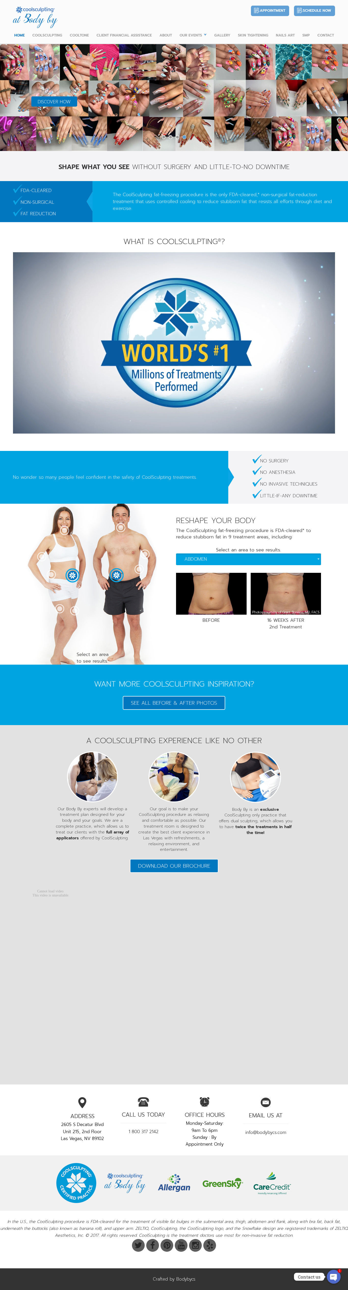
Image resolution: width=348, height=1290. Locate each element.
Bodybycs (185, 1279)
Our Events (191, 35)
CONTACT (325, 35)
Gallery (222, 35)
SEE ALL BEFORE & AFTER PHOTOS (174, 703)
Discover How (54, 101)
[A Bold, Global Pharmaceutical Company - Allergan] (174, 1183)
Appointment (272, 10)
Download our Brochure (174, 866)
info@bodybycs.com (265, 1132)
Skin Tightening (253, 35)
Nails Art (285, 35)
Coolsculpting (47, 35)
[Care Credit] (271, 1183)
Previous (14, 97)
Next (333, 97)
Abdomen (195, 559)
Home (19, 35)
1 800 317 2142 (143, 1131)
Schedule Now (317, 10)
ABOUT (165, 35)
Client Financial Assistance (124, 35)
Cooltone (79, 35)
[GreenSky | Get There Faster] (223, 1183)
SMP (306, 35)
